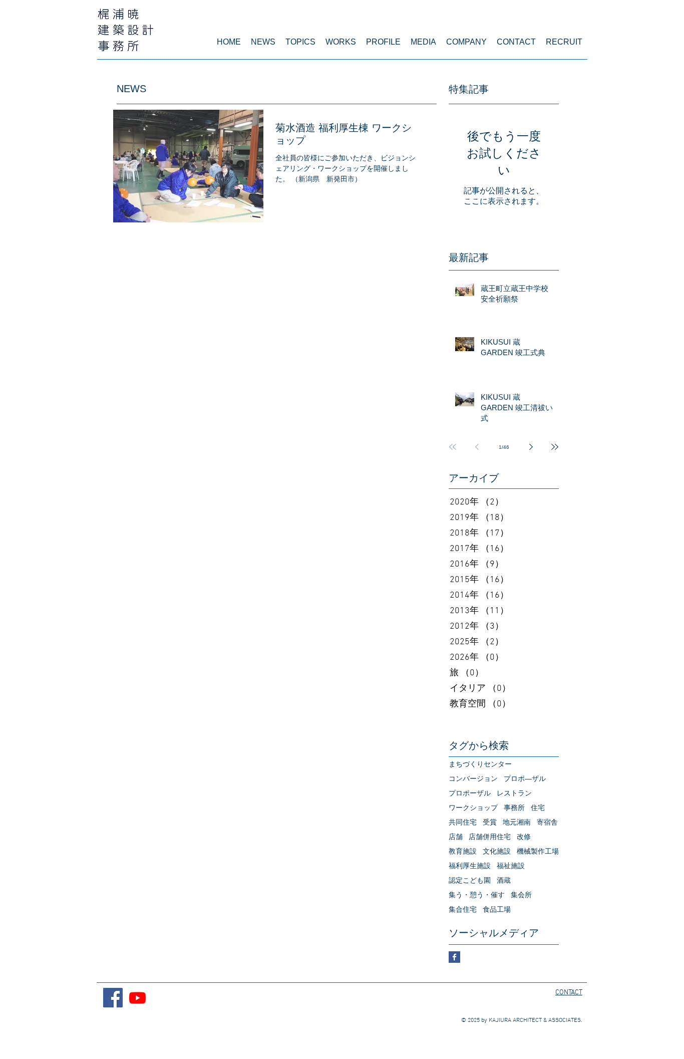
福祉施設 (511, 866)
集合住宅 (463, 909)
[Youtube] (137, 997)
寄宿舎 (547, 822)
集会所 (521, 895)
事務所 (514, 808)
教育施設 (463, 851)
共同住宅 (463, 822)
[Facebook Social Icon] (113, 997)
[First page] (453, 447)
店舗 (456, 837)
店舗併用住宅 (490, 837)
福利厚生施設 (470, 866)
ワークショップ (473, 808)
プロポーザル (470, 793)
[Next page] (531, 447)
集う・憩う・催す (477, 895)
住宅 (538, 808)
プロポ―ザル (525, 778)
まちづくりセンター (480, 764)
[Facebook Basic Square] (454, 957)
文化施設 (497, 851)
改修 (524, 837)
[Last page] (555, 447)
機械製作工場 (538, 851)
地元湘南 (517, 822)
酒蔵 (504, 880)
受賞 (490, 822)
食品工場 (497, 909)
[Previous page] (477, 447)
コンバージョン (473, 778)
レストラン (514, 793)
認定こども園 (470, 880)
